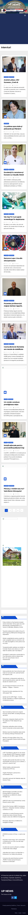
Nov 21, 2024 (8, 450)
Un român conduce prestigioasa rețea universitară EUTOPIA (12, 404)
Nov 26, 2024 (8, 407)
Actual (5, 399)
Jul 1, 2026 (8, 85)
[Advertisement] (14, 28)
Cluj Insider (10, 666)
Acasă (20, 913)
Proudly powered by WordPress (10, 905)
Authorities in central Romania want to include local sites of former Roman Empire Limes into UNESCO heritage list (14, 815)
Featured (6, 169)
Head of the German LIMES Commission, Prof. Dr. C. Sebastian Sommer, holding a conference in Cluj (14, 808)
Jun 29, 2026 (8, 131)
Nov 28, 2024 (8, 352)
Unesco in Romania (13, 787)
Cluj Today (10, 617)
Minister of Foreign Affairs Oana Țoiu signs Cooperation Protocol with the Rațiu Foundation (14, 739)
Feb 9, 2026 (8, 222)
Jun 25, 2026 (8, 177)
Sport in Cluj (11, 748)
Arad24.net (10, 829)
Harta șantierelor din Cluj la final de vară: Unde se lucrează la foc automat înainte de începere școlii (14, 673)
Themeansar (14, 908)
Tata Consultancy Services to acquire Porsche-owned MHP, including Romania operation (14, 713)
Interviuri (6, 123)
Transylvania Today (14, 707)
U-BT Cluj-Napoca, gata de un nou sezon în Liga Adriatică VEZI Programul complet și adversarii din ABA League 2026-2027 (14, 754)
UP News (15, 85)
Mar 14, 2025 (8, 308)
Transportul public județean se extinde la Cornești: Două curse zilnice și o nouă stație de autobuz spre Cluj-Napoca (14, 649)
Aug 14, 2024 (8, 494)
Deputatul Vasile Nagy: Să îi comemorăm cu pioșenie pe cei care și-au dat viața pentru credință (14, 841)
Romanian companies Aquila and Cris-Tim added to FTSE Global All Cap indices (13, 721)
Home (16, 913)
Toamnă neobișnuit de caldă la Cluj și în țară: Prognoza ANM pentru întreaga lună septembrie (14, 632)
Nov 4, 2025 (8, 263)
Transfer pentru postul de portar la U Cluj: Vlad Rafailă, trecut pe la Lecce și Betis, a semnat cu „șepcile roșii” (14, 761)
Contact (24, 913)
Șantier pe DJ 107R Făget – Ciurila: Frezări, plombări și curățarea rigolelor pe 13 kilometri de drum (14, 698)
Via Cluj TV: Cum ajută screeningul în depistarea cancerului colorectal (14, 219)
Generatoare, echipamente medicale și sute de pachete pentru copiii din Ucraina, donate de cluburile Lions (14, 680)
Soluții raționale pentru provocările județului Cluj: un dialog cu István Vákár (14, 447)
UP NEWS (14, 4)
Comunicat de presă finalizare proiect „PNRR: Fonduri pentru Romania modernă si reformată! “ (13, 860)
